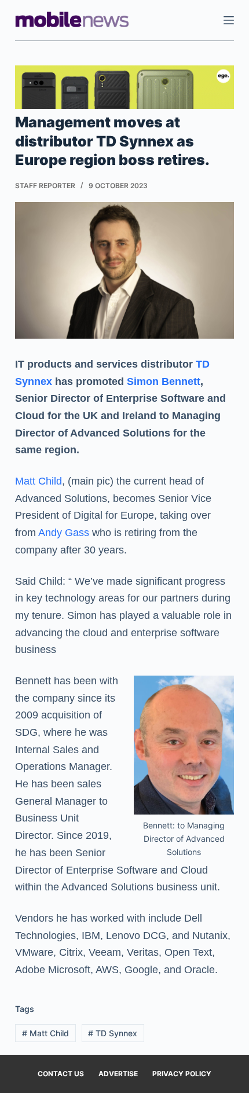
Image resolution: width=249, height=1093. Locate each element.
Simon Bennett (163, 381)
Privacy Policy (181, 1073)
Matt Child (38, 481)
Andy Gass (63, 532)
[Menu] (229, 20)
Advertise (118, 1073)
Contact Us (61, 1073)
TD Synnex (112, 1033)
